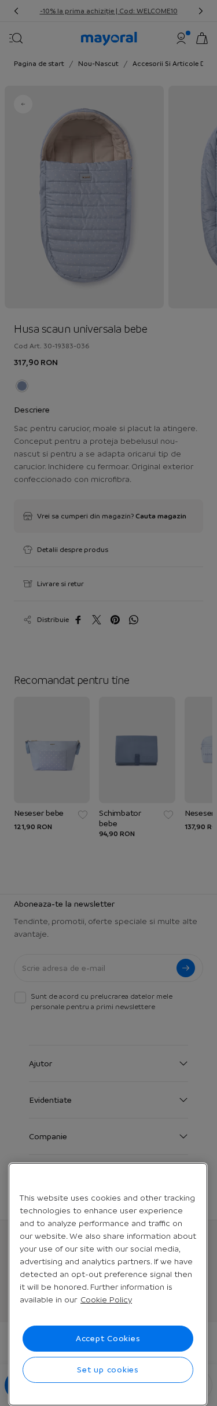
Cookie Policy (106, 1299)
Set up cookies (108, 1369)
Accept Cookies (108, 1338)
